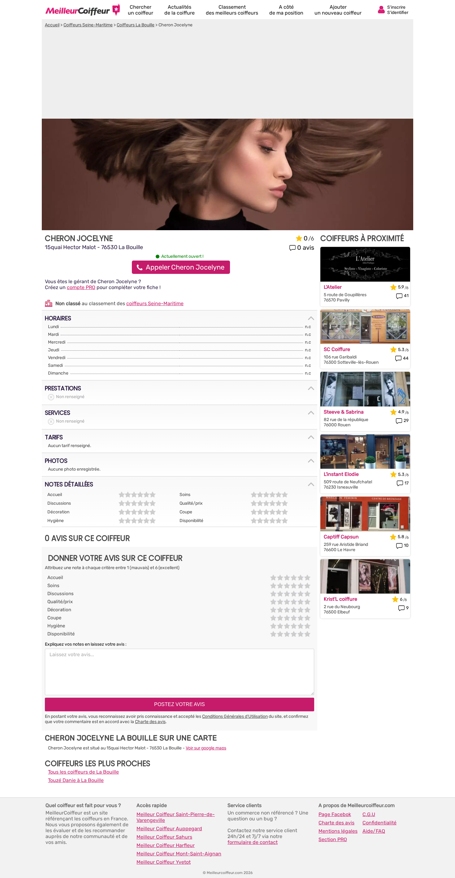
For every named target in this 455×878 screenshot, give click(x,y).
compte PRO (81, 287)
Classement (232, 10)
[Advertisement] (227, 74)
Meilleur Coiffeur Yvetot (163, 862)
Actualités (179, 10)
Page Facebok (334, 814)
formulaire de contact (253, 842)
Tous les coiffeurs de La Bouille (83, 772)
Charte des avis (150, 721)
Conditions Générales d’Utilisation (235, 716)
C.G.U (368, 814)
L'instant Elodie (341, 474)
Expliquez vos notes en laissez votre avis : (86, 644)
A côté (286, 10)
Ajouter (338, 10)
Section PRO (332, 839)
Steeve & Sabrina (344, 412)
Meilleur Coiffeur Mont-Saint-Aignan (178, 854)
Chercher (140, 10)
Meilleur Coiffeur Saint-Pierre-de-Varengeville (175, 817)
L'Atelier (333, 287)
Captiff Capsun (341, 537)
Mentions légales (338, 831)
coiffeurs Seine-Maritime (155, 303)
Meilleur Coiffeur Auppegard (169, 829)
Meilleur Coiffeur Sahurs (164, 837)
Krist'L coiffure (340, 599)
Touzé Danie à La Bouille (76, 780)
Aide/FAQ (373, 831)
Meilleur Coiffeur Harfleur (165, 845)
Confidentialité (379, 823)
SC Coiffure (337, 349)
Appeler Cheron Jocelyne (185, 267)
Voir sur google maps (206, 748)
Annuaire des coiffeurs (83, 9)
